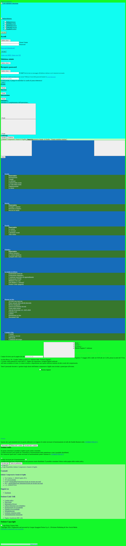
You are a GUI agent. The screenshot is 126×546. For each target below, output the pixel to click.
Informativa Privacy (11, 504)
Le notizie (78, 346)
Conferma (10, 137)
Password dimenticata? (8, 48)
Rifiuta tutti (17, 445)
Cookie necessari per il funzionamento (13, 459)
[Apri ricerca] (109, 148)
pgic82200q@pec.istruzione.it (25, 483)
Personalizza (5, 445)
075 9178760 (11, 480)
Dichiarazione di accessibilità (14, 507)
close (3, 157)
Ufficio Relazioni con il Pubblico (15, 506)
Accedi (4, 32)
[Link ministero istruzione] (9, 3)
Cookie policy (9, 500)
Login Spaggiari (51, 77)
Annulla (4, 137)
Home (77, 343)
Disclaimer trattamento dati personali (12, 529)
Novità (77, 344)
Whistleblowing (10, 511)
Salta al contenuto (6, 1)
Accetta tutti (31, 445)
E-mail (21, 73)
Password (22, 44)
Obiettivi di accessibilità (12, 509)
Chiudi (3, 88)
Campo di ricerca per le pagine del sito (13, 356)
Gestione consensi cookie (12, 513)
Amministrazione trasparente (13, 514)
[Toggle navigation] (16, 148)
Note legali (8, 502)
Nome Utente (23, 42)
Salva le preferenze (16, 463)
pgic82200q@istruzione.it (25, 481)
